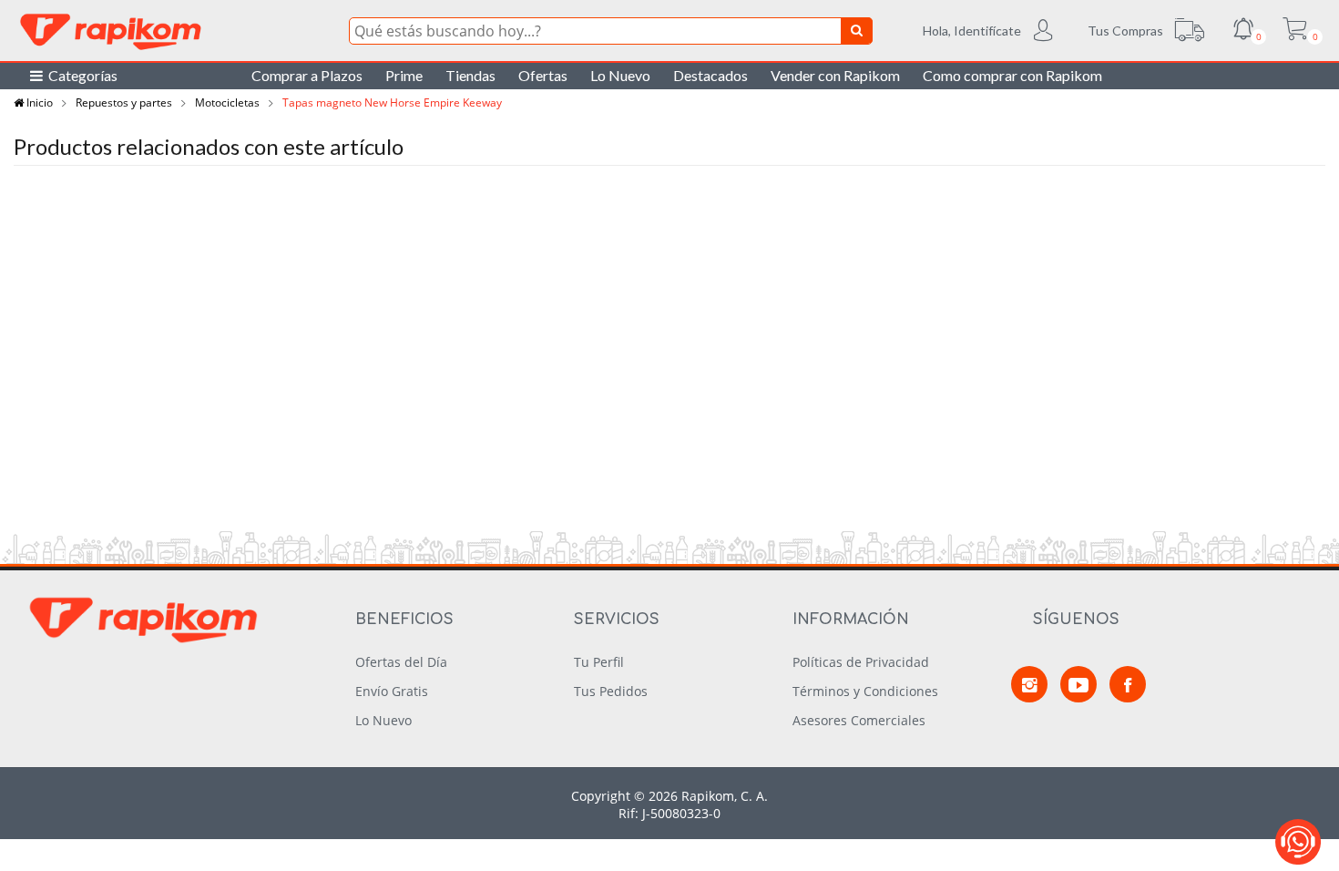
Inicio (38, 102)
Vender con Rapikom (835, 75)
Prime (404, 75)
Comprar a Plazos (307, 75)
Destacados (710, 75)
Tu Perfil (599, 662)
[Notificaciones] (1243, 31)
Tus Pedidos (611, 691)
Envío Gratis (391, 691)
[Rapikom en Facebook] (1127, 684)
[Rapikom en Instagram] (1029, 684)
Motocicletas (227, 102)
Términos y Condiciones (865, 691)
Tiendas (470, 75)
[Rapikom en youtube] (1078, 684)
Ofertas (542, 75)
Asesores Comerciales (858, 720)
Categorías (80, 75)
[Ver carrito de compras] (1294, 31)
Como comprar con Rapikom (1012, 75)
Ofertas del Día (401, 662)
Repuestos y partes (124, 102)
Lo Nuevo (620, 75)
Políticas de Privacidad (860, 662)
